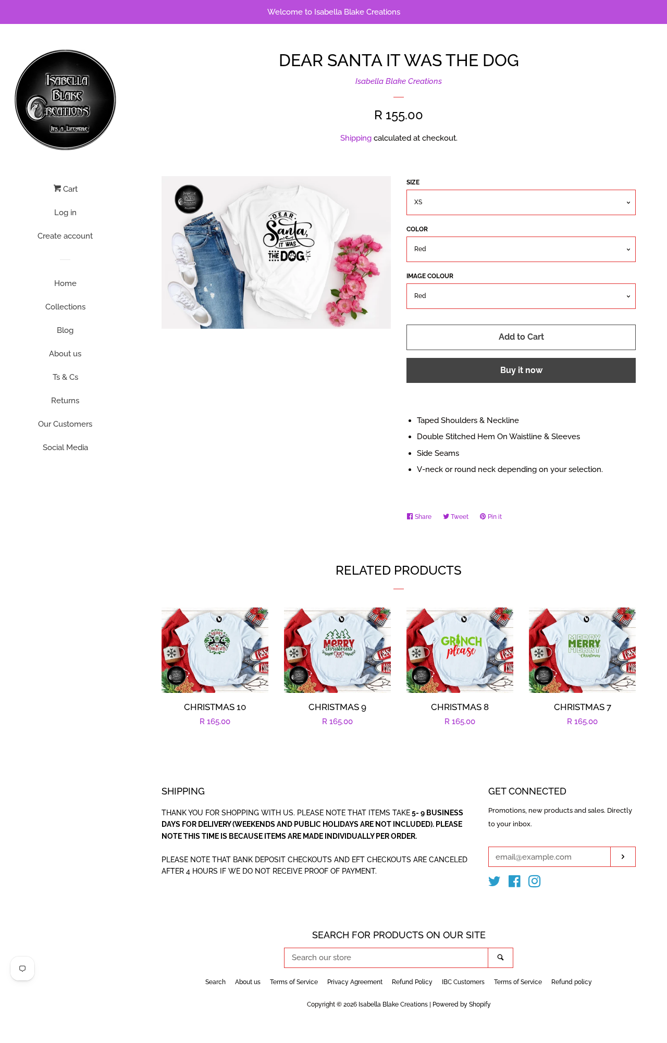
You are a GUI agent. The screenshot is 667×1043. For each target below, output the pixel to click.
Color (417, 229)
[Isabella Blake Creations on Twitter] (494, 883)
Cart (69, 189)
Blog (65, 330)
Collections (65, 307)
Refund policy (571, 982)
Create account (65, 236)
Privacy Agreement (354, 982)
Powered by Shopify (462, 1004)
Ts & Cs (65, 377)
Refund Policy (412, 982)
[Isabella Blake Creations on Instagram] (534, 883)
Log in (65, 212)
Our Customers (65, 424)
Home (65, 283)
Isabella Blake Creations (398, 81)
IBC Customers (463, 982)
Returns (65, 400)
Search (215, 982)
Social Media (65, 447)
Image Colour (429, 276)
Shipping (356, 138)
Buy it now (521, 370)
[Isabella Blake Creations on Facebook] (514, 883)
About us (65, 353)
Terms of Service (294, 982)
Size (412, 182)
